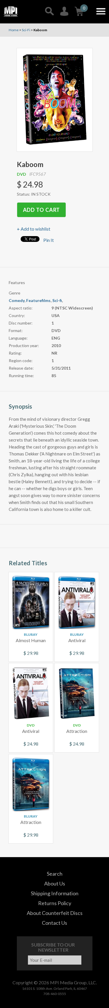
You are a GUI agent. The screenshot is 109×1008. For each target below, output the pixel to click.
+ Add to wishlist (33, 228)
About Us (54, 883)
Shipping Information (54, 893)
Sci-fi (57, 300)
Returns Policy (54, 903)
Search (54, 873)
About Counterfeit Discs (55, 913)
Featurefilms (38, 300)
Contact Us (54, 923)
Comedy (16, 300)
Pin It (48, 240)
